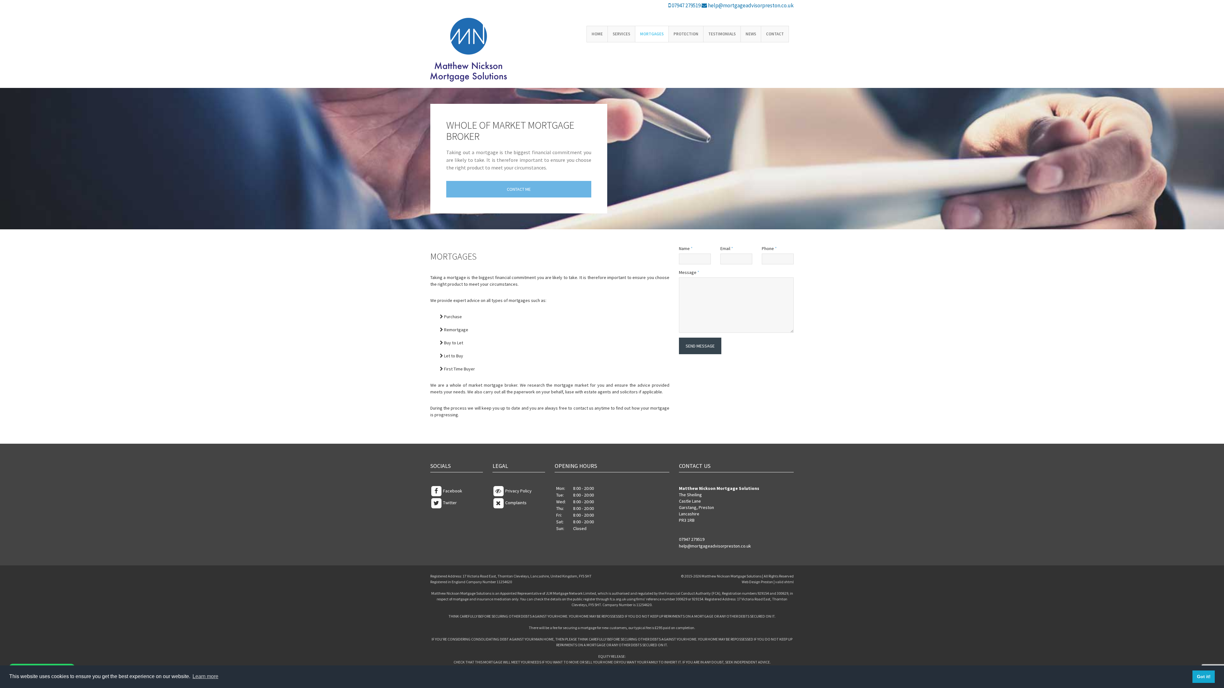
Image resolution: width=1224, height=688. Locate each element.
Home (597, 34)
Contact (775, 34)
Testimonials (722, 34)
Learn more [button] (205, 676)
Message (689, 272)
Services (621, 34)
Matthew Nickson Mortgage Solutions (731, 576)
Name (686, 248)
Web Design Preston (757, 581)
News (751, 34)
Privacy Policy (518, 491)
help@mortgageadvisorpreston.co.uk (750, 5)
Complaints (515, 502)
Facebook (452, 491)
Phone (769, 248)
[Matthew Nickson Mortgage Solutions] (472, 50)
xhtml (789, 581)
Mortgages (652, 34)
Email (726, 248)
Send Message (700, 346)
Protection (686, 34)
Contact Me (519, 189)
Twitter (449, 502)
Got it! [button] (1204, 676)
